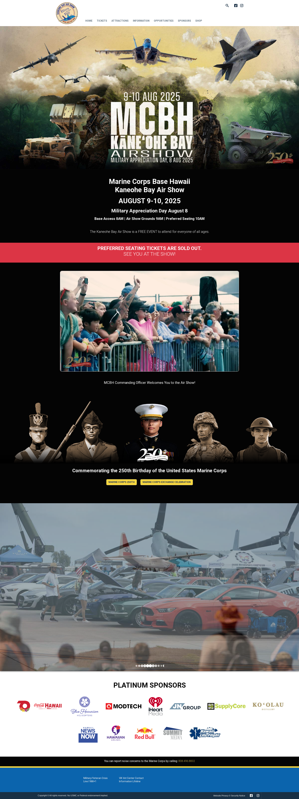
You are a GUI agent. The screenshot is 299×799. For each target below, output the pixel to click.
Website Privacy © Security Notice (229, 796)
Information (141, 20)
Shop (198, 20)
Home (88, 20)
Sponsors (184, 20)
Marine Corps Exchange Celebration (167, 482)
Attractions (120, 20)
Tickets (102, 20)
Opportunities (164, 20)
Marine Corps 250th (121, 482)
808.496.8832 (186, 761)
